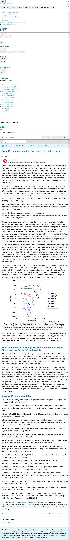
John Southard (12, 160)
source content (32, 507)
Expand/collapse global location (67, 145)
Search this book (5, 31)
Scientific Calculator (9, 97)
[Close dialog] (1, 129)
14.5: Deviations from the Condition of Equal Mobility (26, 502)
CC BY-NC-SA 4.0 (29, 504)
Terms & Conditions (60, 535)
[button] (6, 111)
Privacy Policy (50, 535)
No (12, 522)
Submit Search (5, 36)
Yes (5, 522)
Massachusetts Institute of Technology (19, 162)
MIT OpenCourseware (39, 162)
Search (4, 142)
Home (10, 146)
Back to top (5, 514)
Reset (3, 49)
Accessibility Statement (8, 537)
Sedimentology (37, 146)
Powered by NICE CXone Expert (27, 530)
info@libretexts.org (41, 537)
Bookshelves (22, 146)
